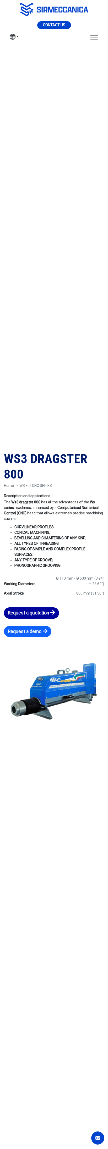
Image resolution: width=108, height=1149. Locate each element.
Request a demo (24, 631)
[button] (14, 37)
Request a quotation (28, 612)
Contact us (54, 25)
